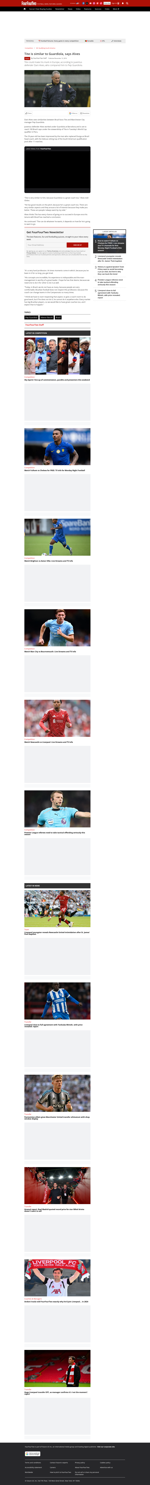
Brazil (58, 317)
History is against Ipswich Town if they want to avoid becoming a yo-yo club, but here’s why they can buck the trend (111, 270)
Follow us (74, 113)
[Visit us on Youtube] (90, 3)
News (70, 9)
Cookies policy (105, 1463)
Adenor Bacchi (47, 317)
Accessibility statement (33, 1467)
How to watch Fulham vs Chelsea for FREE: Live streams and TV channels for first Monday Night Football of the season (111, 245)
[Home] (25, 9)
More (115, 9)
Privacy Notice (31, 253)
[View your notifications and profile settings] (123, 3)
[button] (127, 3)
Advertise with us (106, 1467)
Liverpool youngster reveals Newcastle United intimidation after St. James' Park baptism (110, 258)
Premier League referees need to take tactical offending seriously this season (110, 282)
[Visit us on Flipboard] (97, 3)
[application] (57, 169)
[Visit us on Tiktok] (101, 3)
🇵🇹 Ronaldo (89, 41)
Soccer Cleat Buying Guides (40, 9)
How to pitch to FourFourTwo (60, 1472)
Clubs (107, 9)
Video (78, 9)
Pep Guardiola (31, 317)
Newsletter (59, 9)
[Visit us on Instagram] (94, 3)
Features (87, 9)
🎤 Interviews (116, 41)
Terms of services (53, 251)
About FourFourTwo (82, 1467)
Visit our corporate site (106, 1447)
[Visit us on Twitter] (87, 3)
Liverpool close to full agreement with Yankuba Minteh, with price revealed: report (109, 294)
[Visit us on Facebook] (83, 3)
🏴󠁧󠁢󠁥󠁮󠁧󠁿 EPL (102, 41)
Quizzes (98, 9)
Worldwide (29, 1472)
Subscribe (107, 3)
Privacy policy (80, 1463)
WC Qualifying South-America (45, 48)
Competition (29, 48)
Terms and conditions (33, 1463)
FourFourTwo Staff (40, 58)
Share (30, 113)
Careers (53, 1467)
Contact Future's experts (59, 1463)
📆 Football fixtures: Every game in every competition (58, 41)
